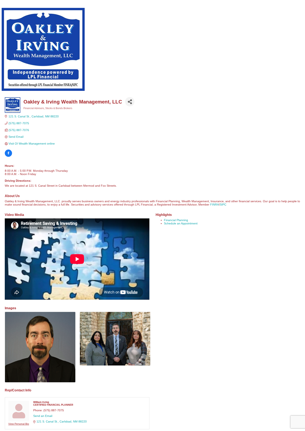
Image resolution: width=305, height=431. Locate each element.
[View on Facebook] (8, 155)
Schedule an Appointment (181, 223)
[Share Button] (129, 101)
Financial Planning (176, 220)
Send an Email (42, 416)
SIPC (223, 204)
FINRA (214, 204)
